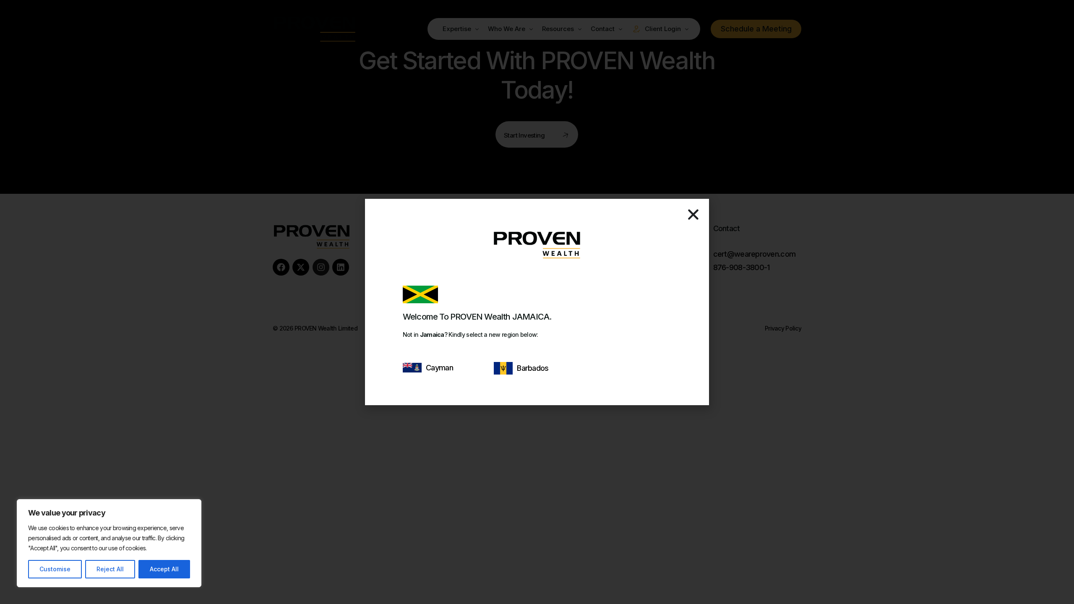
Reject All (110, 569)
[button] (693, 214)
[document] (537, 302)
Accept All (164, 569)
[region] (109, 543)
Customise (54, 569)
